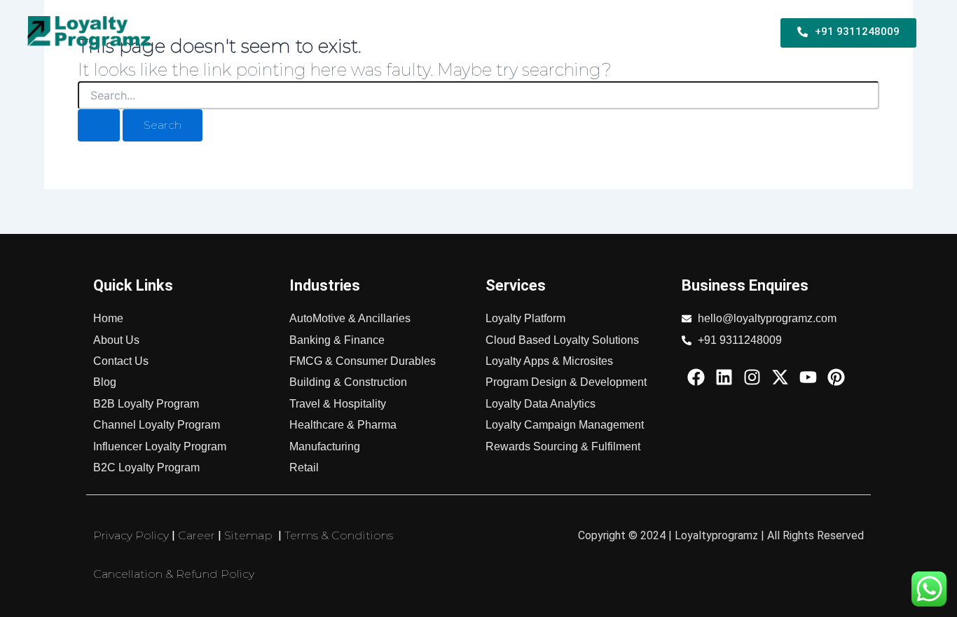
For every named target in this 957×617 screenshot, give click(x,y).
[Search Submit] (99, 125)
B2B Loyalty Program (297, 32)
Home (217, 32)
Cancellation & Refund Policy (173, 574)
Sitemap (248, 535)
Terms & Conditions (338, 535)
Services (589, 32)
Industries (657, 32)
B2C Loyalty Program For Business (460, 32)
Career (196, 535)
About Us (728, 32)
